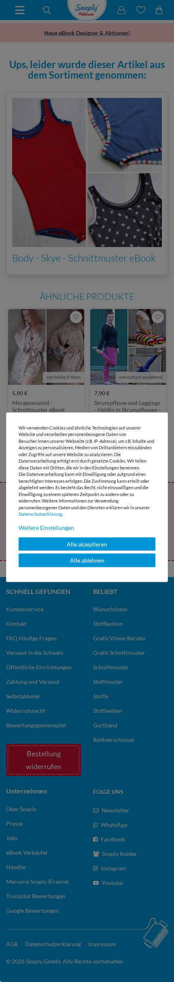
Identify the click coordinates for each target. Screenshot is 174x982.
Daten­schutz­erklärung (40, 514)
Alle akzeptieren (87, 543)
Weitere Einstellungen (46, 527)
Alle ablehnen (87, 560)
